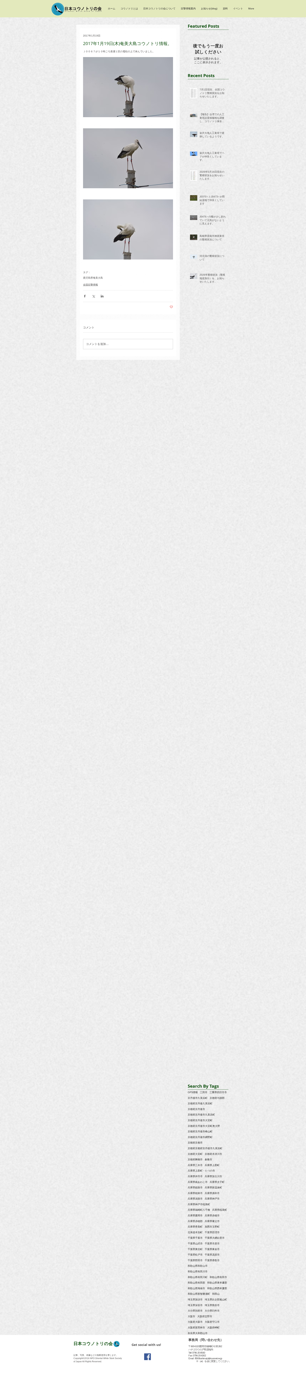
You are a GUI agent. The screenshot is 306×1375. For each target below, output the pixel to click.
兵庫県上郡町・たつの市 (201, 1170)
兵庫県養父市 (212, 1221)
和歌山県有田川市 (198, 1271)
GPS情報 (193, 1092)
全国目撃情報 (90, 284)
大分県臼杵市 (212, 1310)
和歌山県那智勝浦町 (199, 1293)
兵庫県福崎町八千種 (199, 1209)
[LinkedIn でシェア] (102, 296)
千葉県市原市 (212, 1243)
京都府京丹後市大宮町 (200, 1120)
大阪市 (191, 1316)
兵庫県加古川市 (213, 1176)
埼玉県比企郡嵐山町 (216, 1299)
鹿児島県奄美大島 (93, 277)
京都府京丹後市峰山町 (200, 1131)
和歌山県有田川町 (198, 1277)
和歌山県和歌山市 (198, 1265)
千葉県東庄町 (195, 1249)
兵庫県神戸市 (212, 1198)
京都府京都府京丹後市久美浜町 (205, 1148)
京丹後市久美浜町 (198, 1098)
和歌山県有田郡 (196, 1282)
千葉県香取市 (212, 1260)
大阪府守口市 (212, 1321)
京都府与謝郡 (217, 1098)
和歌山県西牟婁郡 (217, 1288)
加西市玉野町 (212, 1226)
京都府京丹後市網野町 (200, 1137)
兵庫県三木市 (195, 1165)
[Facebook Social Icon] (147, 1356)
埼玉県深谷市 (195, 1305)
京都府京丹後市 (196, 1109)
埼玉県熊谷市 (212, 1305)
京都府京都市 (195, 1142)
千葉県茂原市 (212, 1254)
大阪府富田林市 (196, 1327)
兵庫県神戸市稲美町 (199, 1204)
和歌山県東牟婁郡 (217, 1282)
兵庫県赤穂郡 (195, 1221)
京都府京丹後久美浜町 (200, 1103)
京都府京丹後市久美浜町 (201, 1114)
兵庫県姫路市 (195, 1187)
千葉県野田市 (195, 1260)
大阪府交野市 (204, 1316)
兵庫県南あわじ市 (198, 1182)
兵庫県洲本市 (212, 1193)
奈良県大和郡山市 (198, 1333)
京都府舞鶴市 (195, 1159)
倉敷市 (208, 1159)
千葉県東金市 (212, 1249)
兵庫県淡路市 (195, 1198)
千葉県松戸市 (195, 1254)
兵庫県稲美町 (219, 1209)
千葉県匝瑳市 (212, 1232)
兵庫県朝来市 (195, 1193)
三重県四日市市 (218, 1092)
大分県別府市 (195, 1310)
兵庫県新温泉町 (213, 1187)
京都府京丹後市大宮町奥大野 (204, 1126)
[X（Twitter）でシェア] (93, 296)
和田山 (216, 1293)
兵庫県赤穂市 (212, 1215)
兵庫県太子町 (217, 1182)
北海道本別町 (195, 1232)
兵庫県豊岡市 (195, 1215)
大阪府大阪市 (195, 1321)
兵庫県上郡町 (212, 1165)
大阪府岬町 (213, 1327)
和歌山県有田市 (218, 1277)
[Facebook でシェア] (84, 296)
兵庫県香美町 (195, 1226)
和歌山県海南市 (196, 1288)
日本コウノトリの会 (93, 1343)
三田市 (203, 1092)
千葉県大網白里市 (215, 1237)
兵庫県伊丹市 (195, 1176)
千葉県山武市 (195, 1243)
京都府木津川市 (213, 1154)
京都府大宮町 (195, 1154)
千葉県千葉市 (195, 1237)
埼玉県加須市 (195, 1299)
